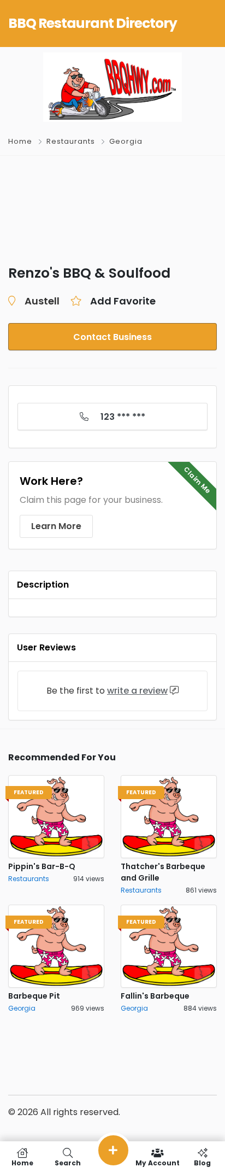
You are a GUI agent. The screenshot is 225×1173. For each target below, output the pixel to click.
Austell (42, 301)
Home (20, 141)
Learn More (56, 526)
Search (68, 1162)
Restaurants (70, 141)
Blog (202, 1162)
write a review (137, 690)
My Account (157, 1162)
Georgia (126, 141)
